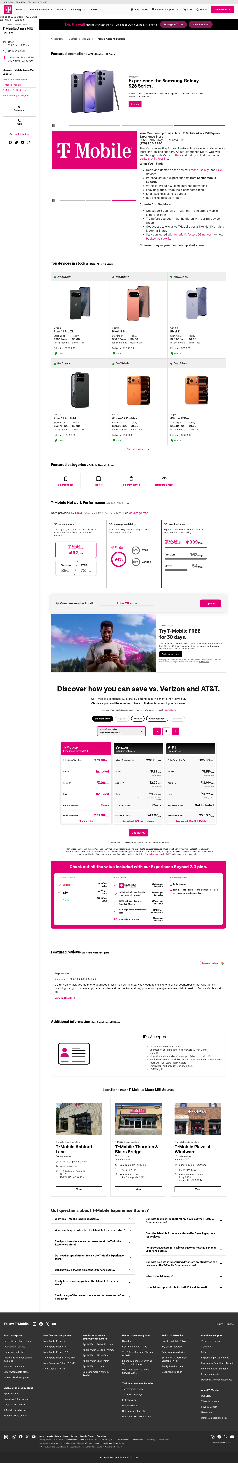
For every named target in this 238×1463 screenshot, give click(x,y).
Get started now (171, 654)
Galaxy (204, 170)
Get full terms (204, 662)
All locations (57, 38)
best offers (174, 155)
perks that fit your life (154, 158)
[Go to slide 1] (70, 126)
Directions (19, 108)
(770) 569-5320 (187, 1169)
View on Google (66, 998)
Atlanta (86, 38)
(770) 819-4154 (128, 1169)
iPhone (193, 170)
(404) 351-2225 (68, 1166)
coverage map (138, 513)
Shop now (135, 104)
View (79, 1189)
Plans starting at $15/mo (15, 95)
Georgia (73, 38)
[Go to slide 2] (122, 126)
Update (211, 603)
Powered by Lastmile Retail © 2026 (119, 1457)
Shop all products (138, 449)
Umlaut (80, 513)
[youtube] (22, 142)
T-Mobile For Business (14, 90)
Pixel (219, 170)
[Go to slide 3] (175, 126)
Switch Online (200, 24)
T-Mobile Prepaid (12, 84)
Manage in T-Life (173, 24)
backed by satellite (158, 238)
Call (19, 122)
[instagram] (29, 142)
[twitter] (16, 142)
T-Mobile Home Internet (15, 79)
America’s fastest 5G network (193, 234)
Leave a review (210, 963)
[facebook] (10, 142)
